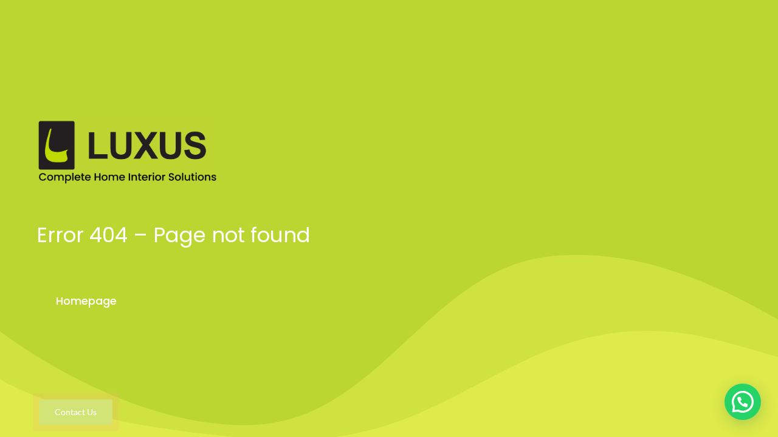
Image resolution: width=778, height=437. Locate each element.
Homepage (86, 300)
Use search (190, 300)
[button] (743, 402)
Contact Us (76, 412)
